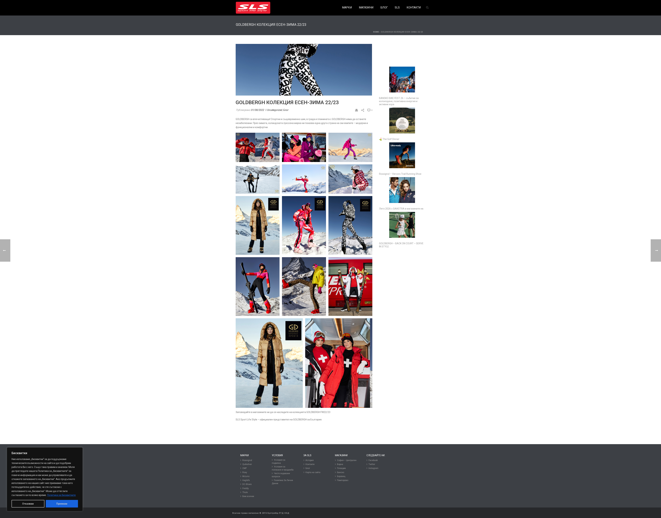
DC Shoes (247, 484)
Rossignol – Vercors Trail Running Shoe (400, 173)
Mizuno (245, 476)
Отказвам (28, 503)
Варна (340, 464)
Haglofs (246, 480)
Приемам (61, 503)
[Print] (356, 110)
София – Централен (346, 460)
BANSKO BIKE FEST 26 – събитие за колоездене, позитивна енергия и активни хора (399, 101)
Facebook (373, 460)
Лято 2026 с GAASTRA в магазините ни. (401, 208)
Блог (286, 110)
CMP (244, 468)
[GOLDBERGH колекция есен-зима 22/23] (304, 70)
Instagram (373, 468)
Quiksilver (247, 464)
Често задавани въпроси (281, 475)
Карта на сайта (313, 472)
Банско (340, 472)
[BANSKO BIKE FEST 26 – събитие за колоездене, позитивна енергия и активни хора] (402, 79)
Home (376, 32)
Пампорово (342, 480)
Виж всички (248, 496)
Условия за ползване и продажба (282, 468)
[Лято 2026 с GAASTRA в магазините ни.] (402, 190)
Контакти (310, 464)
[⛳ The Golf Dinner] (402, 120)
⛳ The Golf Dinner (389, 139)
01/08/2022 (257, 110)
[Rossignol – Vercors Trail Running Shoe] (402, 155)
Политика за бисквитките (61, 495)
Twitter (372, 464)
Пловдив (341, 468)
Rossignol (247, 460)
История (310, 460)
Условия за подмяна (278, 461)
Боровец (341, 476)
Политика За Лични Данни (282, 482)
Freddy (245, 488)
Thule (245, 492)
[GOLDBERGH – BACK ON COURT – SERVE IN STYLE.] (402, 225)
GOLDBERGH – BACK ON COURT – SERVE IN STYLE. (401, 245)
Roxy (244, 472)
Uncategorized (274, 110)
